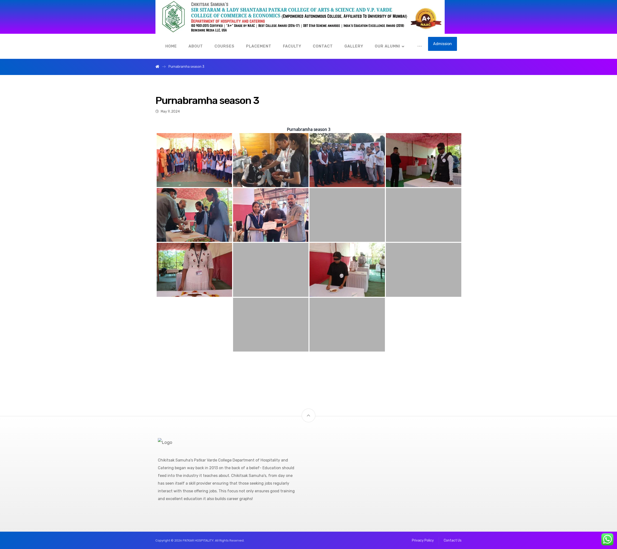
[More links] (419, 46)
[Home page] (157, 67)
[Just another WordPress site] (300, 17)
